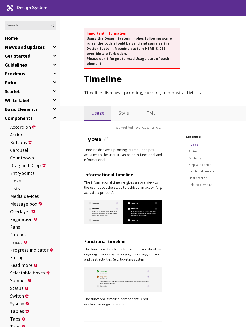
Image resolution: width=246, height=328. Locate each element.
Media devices (24, 196)
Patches (18, 234)
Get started (17, 56)
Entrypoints (22, 173)
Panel (15, 227)
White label (17, 100)
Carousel (19, 150)
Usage (97, 113)
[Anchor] (104, 138)
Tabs (15, 319)
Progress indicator (29, 250)
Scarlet (12, 91)
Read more (21, 265)
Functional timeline (201, 171)
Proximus (15, 74)
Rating (17, 257)
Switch (17, 296)
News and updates (25, 47)
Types (193, 145)
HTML (149, 113)
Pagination (21, 219)
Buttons (18, 142)
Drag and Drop (25, 165)
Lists (15, 188)
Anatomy (195, 158)
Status (17, 288)
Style (124, 113)
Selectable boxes (27, 273)
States (193, 151)
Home (11, 38)
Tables (17, 311)
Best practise (198, 178)
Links (15, 181)
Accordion (20, 127)
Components (18, 118)
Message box (23, 204)
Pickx (10, 82)
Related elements (201, 185)
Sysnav (17, 303)
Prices (16, 242)
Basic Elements (21, 109)
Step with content (200, 165)
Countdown (22, 158)
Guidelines (16, 65)
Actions (17, 135)
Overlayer (20, 211)
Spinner (18, 280)
